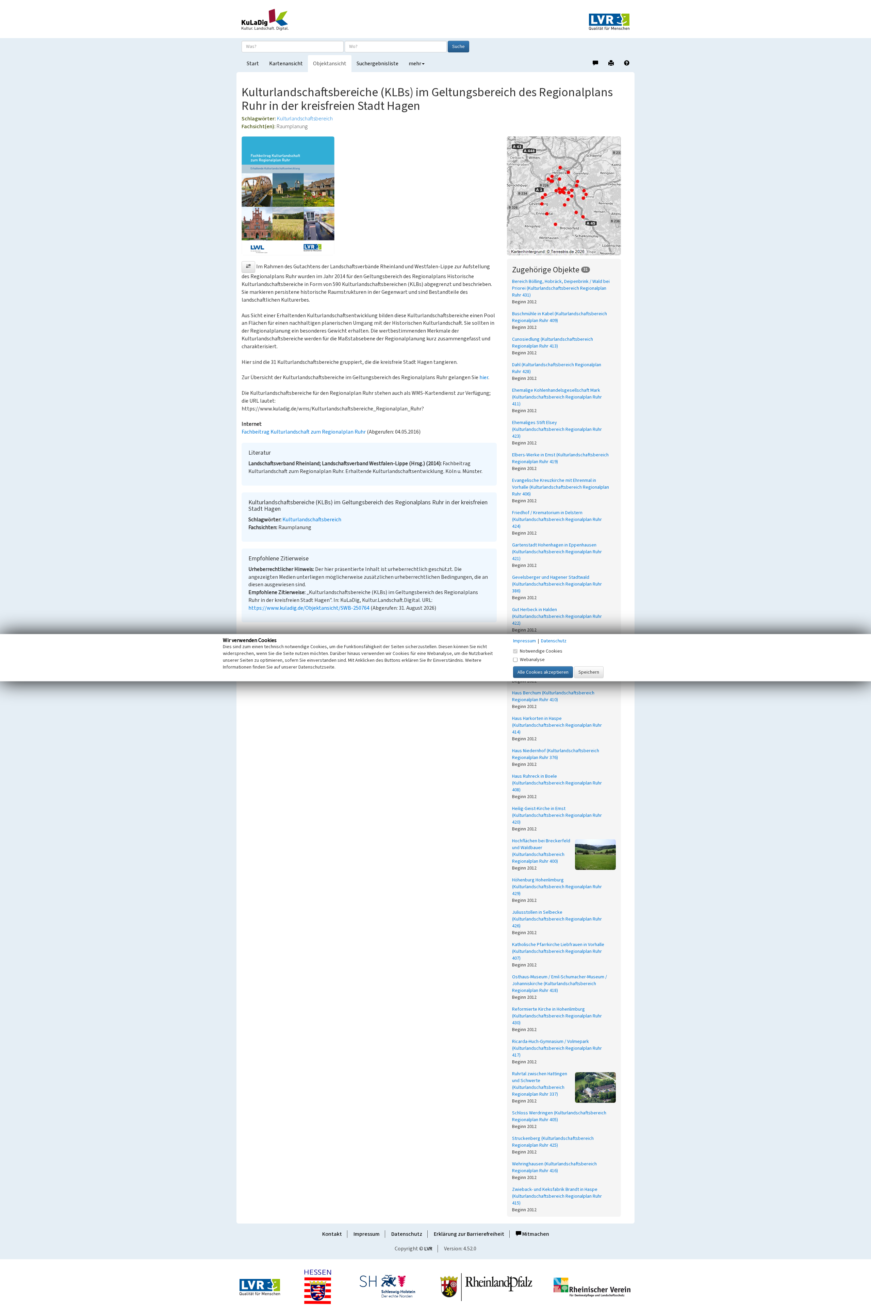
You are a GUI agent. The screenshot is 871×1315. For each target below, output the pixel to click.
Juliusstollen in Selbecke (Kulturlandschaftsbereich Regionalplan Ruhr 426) (557, 919)
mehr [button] (415, 63)
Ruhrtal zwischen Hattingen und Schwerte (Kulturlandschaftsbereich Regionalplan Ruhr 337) (539, 1084)
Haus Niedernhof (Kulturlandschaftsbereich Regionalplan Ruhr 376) (555, 754)
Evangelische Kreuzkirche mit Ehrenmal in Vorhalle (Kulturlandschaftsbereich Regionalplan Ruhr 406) (560, 487)
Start (253, 63)
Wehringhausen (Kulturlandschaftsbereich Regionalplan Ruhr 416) (554, 1167)
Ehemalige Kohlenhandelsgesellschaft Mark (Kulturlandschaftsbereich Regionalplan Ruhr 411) (557, 397)
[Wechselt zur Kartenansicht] (568, 195)
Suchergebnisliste (377, 63)
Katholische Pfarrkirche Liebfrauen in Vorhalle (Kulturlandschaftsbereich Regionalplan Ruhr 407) (558, 951)
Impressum (367, 1234)
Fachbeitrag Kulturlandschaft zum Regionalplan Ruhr (304, 432)
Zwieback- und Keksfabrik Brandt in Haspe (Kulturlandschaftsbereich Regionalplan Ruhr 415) (557, 1196)
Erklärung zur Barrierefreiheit (469, 1234)
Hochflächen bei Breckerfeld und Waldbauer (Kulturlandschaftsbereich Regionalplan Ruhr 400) (541, 851)
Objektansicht (329, 63)
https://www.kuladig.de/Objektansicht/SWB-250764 (308, 608)
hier (483, 377)
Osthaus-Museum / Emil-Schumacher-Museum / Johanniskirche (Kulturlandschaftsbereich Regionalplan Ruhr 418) (559, 984)
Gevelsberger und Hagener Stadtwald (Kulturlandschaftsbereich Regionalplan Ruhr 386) (557, 584)
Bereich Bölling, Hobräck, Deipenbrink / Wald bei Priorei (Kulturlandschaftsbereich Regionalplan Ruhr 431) (561, 288)
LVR (428, 1248)
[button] (248, 267)
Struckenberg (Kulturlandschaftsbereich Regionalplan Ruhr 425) (553, 1142)
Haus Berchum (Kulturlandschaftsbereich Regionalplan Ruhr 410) (553, 696)
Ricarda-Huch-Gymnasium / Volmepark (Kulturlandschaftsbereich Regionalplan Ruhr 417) (557, 1048)
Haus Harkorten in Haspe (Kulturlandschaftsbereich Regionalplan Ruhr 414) (557, 725)
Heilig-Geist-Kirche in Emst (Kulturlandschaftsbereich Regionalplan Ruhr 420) (557, 815)
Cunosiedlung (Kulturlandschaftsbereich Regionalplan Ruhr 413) (552, 343)
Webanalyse (532, 659)
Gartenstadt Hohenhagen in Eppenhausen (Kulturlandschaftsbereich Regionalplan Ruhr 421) (557, 552)
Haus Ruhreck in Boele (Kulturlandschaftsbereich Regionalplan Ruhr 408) (557, 783)
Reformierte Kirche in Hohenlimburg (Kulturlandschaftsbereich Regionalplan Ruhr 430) (557, 1016)
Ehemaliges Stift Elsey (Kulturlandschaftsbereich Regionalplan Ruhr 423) (557, 429)
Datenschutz (406, 1234)
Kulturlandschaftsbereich (305, 118)
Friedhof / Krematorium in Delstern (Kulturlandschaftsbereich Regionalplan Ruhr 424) (557, 519)
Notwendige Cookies (541, 650)
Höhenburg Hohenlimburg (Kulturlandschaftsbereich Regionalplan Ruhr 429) (557, 887)
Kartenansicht (286, 63)
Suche (458, 46)
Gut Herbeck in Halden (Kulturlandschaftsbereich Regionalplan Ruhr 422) (557, 616)
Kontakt (332, 1234)
